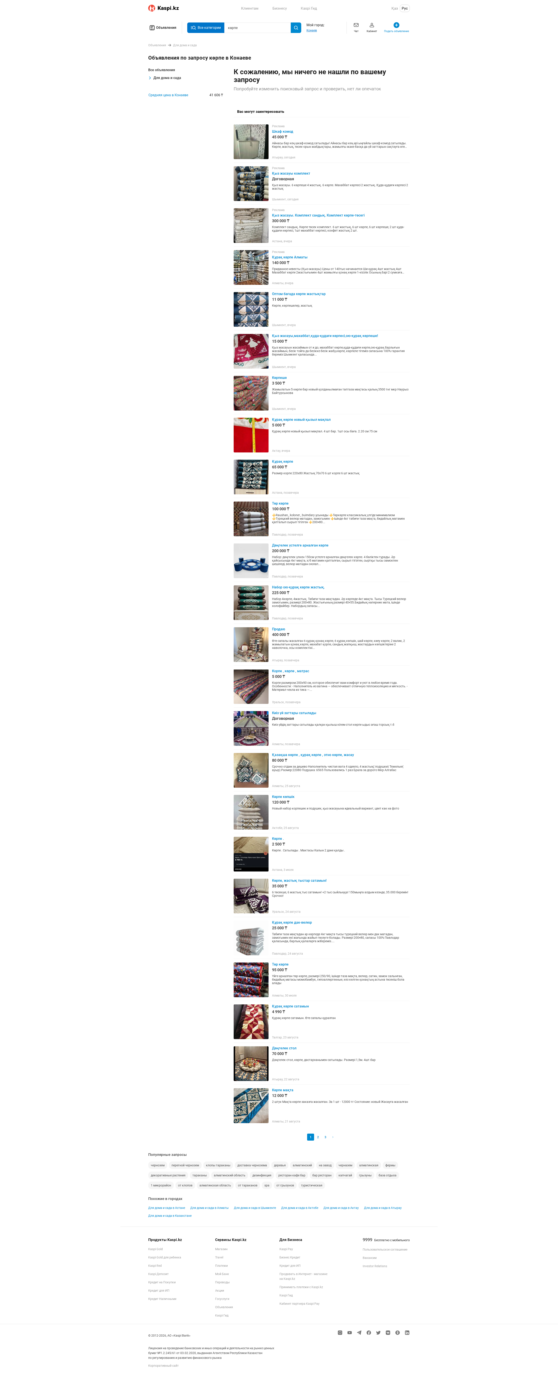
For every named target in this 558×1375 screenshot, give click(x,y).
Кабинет (372, 31)
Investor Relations (375, 1266)
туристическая (311, 1185)
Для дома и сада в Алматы (209, 1208)
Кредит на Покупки (162, 1282)
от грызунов (285, 1185)
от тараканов (247, 1185)
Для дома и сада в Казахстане (170, 1215)
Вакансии (370, 1258)
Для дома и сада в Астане (166, 1208)
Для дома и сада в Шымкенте (255, 1208)
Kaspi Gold (155, 1249)
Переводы (222, 1282)
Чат (356, 31)
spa (266, 1185)
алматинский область (229, 1175)
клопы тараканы (218, 1165)
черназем (345, 1165)
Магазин (221, 1249)
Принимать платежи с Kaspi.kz (301, 1287)
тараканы (199, 1175)
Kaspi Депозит (158, 1274)
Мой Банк (222, 1274)
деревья (280, 1165)
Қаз (394, 8)
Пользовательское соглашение (385, 1249)
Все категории (209, 28)
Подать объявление (396, 31)
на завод (325, 1165)
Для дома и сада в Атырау (383, 1208)
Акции (219, 1290)
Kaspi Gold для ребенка (164, 1257)
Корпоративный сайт (163, 1365)
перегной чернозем (185, 1165)
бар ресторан (322, 1175)
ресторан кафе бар (291, 1175)
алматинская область (215, 1185)
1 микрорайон (161, 1185)
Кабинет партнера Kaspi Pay (299, 1303)
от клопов (185, 1185)
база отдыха (387, 1175)
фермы (390, 1165)
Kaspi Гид (221, 1315)
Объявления (166, 28)
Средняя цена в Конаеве (168, 95)
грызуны (365, 1175)
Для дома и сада (167, 78)
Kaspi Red (155, 1265)
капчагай (345, 1175)
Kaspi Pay (286, 1249)
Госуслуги (222, 1299)
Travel (219, 1257)
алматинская (368, 1165)
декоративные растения (168, 1175)
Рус (405, 8)
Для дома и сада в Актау (341, 1208)
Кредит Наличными (162, 1299)
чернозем (158, 1165)
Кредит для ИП (158, 1290)
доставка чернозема (252, 1165)
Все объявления (161, 70)
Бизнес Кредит (289, 1257)
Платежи (221, 1265)
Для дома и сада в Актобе (299, 1208)
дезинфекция (261, 1175)
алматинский (302, 1165)
